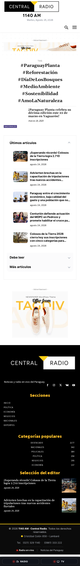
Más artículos (20, 267)
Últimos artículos (23, 143)
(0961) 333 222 (53, 542)
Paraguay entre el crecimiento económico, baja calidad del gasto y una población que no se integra (50, 197)
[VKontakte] (67, 385)
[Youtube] (73, 385)
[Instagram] (54, 385)
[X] (60, 385)
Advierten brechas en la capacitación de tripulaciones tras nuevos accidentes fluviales (49, 176)
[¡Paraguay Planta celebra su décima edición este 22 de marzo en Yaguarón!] (14, 117)
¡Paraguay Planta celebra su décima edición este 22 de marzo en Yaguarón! (49, 113)
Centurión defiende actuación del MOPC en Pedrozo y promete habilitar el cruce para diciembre (50, 217)
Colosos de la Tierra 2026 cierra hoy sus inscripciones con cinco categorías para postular (48, 237)
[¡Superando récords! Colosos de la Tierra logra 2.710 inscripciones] (69, 485)
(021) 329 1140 (31, 542)
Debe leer (17, 257)
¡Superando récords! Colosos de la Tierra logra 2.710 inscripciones (49, 156)
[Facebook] (47, 385)
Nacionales (10, 126)
